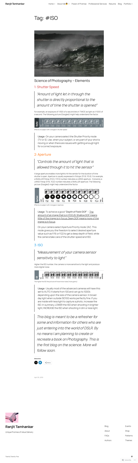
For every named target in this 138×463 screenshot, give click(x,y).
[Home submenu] (54, 3)
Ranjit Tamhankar (14, 3)
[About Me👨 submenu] (69, 3)
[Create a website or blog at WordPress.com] (132, 456)
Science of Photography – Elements (62, 81)
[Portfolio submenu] (132, 3)
